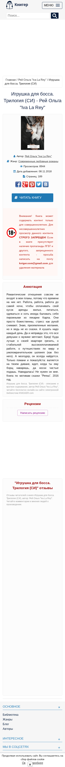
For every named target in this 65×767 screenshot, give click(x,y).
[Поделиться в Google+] (25, 184)
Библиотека (10, 714)
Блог (6, 724)
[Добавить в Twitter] (39, 184)
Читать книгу (31, 197)
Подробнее (35, 762)
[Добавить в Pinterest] (32, 184)
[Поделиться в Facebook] (18, 184)
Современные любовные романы (38, 161)
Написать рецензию (32, 412)
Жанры (7, 719)
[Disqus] (32, 554)
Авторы (8, 728)
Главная (11, 79)
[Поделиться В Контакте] (46, 184)
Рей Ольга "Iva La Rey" (32, 79)
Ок (23, 762)
